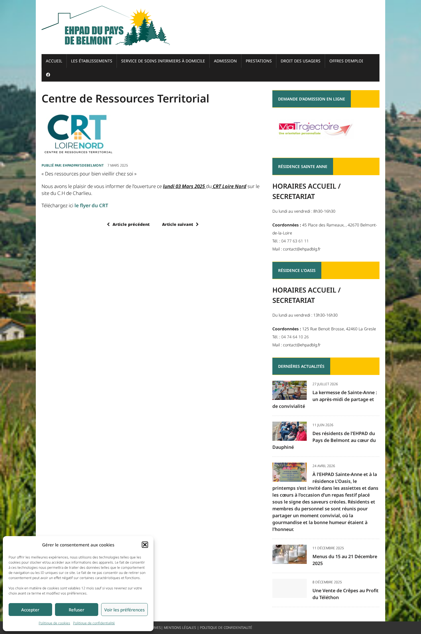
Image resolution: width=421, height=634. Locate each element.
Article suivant (177, 224)
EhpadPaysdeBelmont (83, 165)
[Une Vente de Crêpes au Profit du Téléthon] (289, 594)
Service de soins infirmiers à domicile (163, 61)
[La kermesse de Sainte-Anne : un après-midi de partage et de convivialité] (289, 395)
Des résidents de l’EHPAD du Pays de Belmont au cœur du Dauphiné (324, 440)
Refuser (76, 610)
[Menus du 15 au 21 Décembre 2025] (289, 559)
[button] (145, 545)
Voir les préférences (124, 610)
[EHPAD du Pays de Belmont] (210, 27)
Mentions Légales (180, 627)
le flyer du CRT (91, 205)
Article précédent (131, 224)
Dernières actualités (301, 366)
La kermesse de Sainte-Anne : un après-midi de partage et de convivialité (324, 399)
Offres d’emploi (346, 61)
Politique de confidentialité (94, 623)
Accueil (54, 61)
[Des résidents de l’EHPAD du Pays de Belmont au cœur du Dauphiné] (289, 436)
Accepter (30, 610)
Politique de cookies (54, 623)
